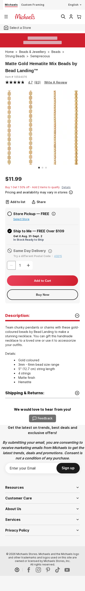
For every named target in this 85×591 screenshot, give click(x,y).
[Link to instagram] (38, 569)
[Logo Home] (25, 16)
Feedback (45, 418)
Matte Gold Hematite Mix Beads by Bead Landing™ (41, 67)
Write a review (55, 82)
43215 (58, 256)
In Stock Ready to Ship (28, 239)
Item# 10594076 (16, 76)
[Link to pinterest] (47, 569)
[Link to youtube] (67, 569)
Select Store (21, 219)
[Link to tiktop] (57, 569)
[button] (42, 192)
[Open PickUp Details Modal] (53, 213)
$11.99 (13, 179)
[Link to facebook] (28, 569)
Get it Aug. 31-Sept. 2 (27, 236)
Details (66, 187)
